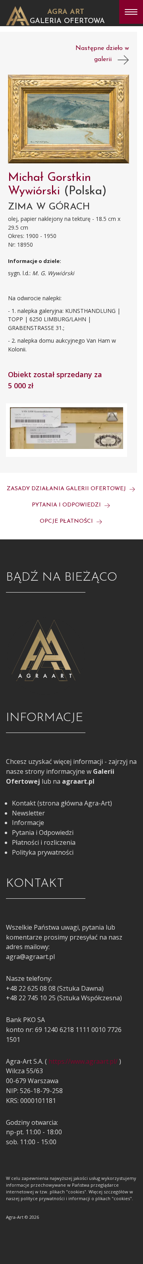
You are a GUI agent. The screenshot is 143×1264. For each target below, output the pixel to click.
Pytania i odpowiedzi (67, 505)
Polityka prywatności (42, 852)
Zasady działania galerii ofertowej (67, 489)
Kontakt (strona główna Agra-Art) (62, 803)
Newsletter (28, 813)
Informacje (28, 822)
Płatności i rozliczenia (43, 842)
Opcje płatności (67, 521)
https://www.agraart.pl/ (83, 1061)
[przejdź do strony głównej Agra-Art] (18, 15)
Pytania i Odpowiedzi (42, 832)
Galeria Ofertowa (67, 21)
